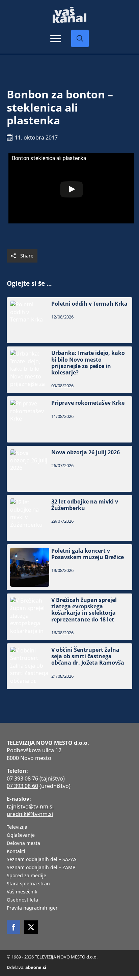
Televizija (17, 827)
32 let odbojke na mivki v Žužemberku (84, 504)
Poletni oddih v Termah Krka (89, 304)
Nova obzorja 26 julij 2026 (85, 452)
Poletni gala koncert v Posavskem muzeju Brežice (87, 554)
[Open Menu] (55, 38)
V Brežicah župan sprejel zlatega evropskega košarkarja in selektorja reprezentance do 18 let (84, 610)
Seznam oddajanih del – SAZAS (42, 859)
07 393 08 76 (22, 778)
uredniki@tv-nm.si (30, 814)
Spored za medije (26, 876)
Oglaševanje (21, 835)
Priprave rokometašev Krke (87, 403)
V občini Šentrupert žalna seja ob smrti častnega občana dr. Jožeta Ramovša (87, 656)
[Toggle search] (80, 38)
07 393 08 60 (22, 786)
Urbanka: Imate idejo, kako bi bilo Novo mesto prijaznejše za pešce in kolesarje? (88, 363)
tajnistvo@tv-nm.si (30, 806)
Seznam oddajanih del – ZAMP (41, 868)
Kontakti (16, 851)
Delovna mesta (23, 843)
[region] (69, 927)
